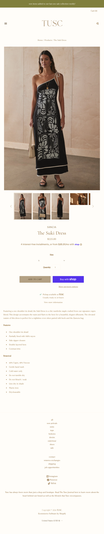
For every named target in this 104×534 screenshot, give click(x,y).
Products (48, 40)
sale (52, 448)
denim (52, 437)
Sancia (51, 227)
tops (52, 430)
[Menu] (5, 23)
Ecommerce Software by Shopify (52, 513)
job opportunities (52, 467)
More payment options (68, 286)
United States (51, 520)
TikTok (53, 483)
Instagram (53, 476)
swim (52, 427)
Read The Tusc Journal (64, 492)
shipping (52, 464)
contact (52, 457)
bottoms (52, 434)
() (94, 11)
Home (40, 40)
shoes (52, 444)
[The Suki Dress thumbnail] (23, 206)
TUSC (59, 510)
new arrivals (52, 423)
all (52, 420)
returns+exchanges (52, 460)
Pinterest (53, 480)
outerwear (52, 441)
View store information (53, 302)
